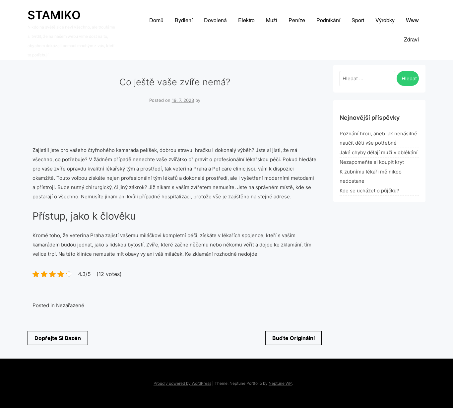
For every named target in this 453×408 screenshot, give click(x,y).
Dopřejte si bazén (57, 338)
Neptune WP (280, 383)
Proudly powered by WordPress (182, 383)
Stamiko (54, 15)
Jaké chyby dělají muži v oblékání (379, 152)
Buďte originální (293, 338)
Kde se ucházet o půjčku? (369, 190)
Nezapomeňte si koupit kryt (372, 162)
